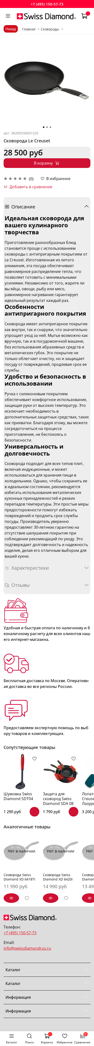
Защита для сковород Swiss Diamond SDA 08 (58, 798)
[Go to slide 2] (47, 127)
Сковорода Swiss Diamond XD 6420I (58, 877)
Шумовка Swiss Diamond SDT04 (18, 796)
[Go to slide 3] (50, 127)
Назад (11, 28)
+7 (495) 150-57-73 (47, 4)
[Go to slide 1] (43, 127)
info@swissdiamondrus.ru (27, 948)
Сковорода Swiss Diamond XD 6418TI (19, 877)
